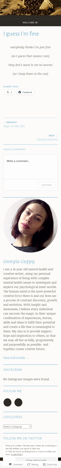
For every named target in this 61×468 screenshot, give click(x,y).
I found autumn (47, 137)
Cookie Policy (17, 454)
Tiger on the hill (14, 124)
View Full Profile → (16, 358)
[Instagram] (18, 402)
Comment (46, 184)
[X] (7, 402)
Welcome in (30, 22)
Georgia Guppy (19, 261)
